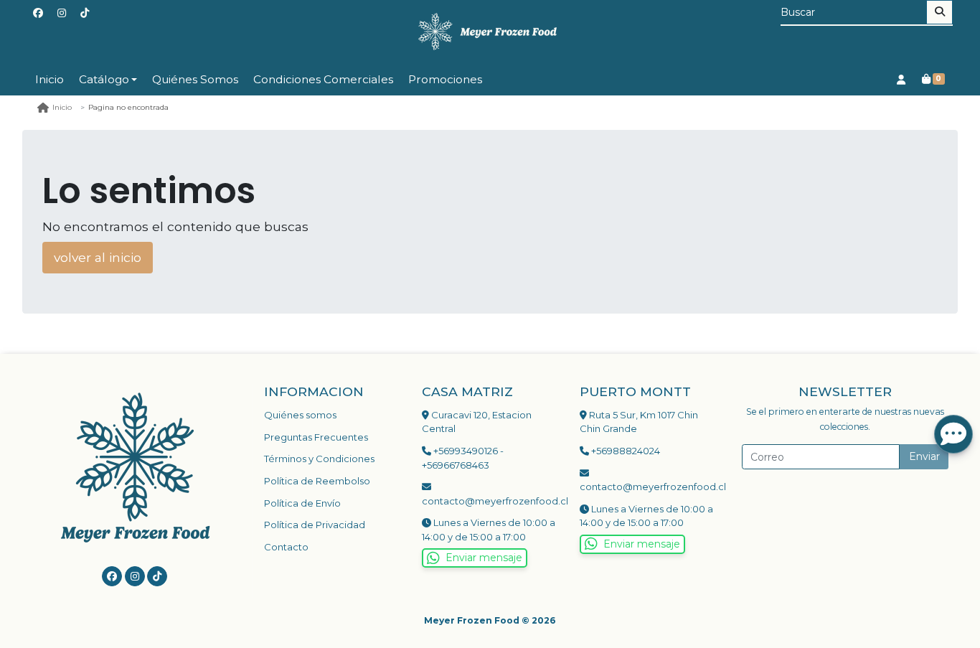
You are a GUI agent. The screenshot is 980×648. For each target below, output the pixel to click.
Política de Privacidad (314, 524)
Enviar (924, 456)
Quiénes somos (300, 415)
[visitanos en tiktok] (85, 13)
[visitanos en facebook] (38, 13)
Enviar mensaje (484, 557)
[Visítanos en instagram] (135, 576)
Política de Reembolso (317, 481)
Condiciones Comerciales (323, 79)
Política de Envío (302, 503)
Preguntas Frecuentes (316, 437)
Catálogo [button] (104, 79)
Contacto (286, 547)
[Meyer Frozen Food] (490, 32)
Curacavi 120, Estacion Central (477, 422)
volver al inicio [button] (97, 257)
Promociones (445, 79)
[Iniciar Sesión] (900, 79)
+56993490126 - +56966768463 (463, 458)
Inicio (49, 79)
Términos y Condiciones (319, 458)
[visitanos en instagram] (62, 13)
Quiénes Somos (195, 79)
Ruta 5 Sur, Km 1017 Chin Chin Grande (639, 422)
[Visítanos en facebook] (112, 576)
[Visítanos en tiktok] (157, 576)
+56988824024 (624, 450)
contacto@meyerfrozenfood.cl (490, 501)
